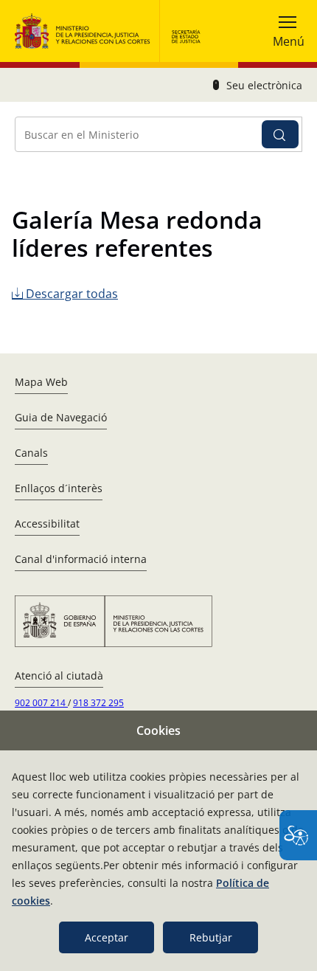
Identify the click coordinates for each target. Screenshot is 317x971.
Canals (31, 453)
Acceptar (106, 937)
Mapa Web (41, 382)
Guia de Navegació (61, 417)
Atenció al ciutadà (59, 675)
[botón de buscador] (280, 134)
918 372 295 (98, 703)
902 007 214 (41, 703)
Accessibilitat (47, 523)
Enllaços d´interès (58, 488)
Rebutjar (210, 937)
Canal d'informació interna (81, 559)
